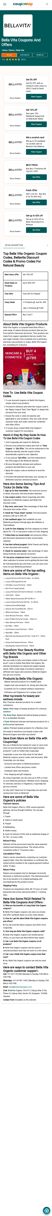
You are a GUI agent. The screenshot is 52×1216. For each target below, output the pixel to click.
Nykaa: (6, 709)
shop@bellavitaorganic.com (20, 987)
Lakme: (6, 728)
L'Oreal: (6, 721)
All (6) (9, 55)
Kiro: (5, 702)
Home (4, 50)
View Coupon (36, 97)
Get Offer (36, 177)
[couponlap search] (47, 4)
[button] (26, 245)
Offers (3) (40, 55)
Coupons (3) (24, 55)
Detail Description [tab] (14, 245)
